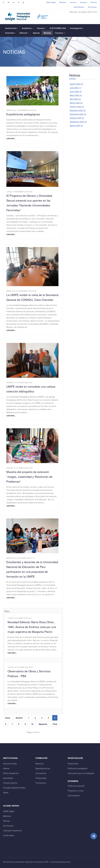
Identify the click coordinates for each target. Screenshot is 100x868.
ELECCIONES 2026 (58, 28)
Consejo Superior (10, 782)
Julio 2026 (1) (75, 87)
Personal (93, 2)
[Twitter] (8, 2)
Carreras (40, 28)
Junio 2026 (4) (76, 91)
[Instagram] (18, 2)
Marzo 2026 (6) (76, 102)
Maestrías (39, 763)
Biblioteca (62, 2)
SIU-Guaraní (92, 7)
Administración (79, 7)
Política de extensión (76, 785)
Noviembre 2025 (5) (78, 114)
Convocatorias (74, 795)
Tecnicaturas (40, 782)
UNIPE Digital (51, 2)
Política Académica (11, 773)
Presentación (73, 763)
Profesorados (40, 778)
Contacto (59, 33)
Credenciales (8, 835)
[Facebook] (3, 2)
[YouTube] (23, 2)
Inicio (7, 717)
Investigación (76, 28)
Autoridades (8, 778)
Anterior (19, 717)
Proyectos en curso (76, 790)
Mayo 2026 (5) (76, 95)
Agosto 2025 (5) (76, 125)
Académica (27, 28)
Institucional (10, 28)
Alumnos (73, 2)
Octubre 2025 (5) (77, 118)
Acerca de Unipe (10, 763)
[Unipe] (26, 16)
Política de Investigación (78, 768)
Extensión (9, 33)
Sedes (5, 792)
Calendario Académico (12, 830)
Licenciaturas (40, 773)
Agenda (36, 33)
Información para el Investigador (81, 773)
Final (55, 724)
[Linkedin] (13, 2)
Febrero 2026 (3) (77, 106)
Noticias (47, 33)
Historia (6, 768)
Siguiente (43, 724)
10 (32, 724)
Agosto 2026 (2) (76, 84)
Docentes (83, 2)
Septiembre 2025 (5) (78, 121)
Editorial (23, 33)
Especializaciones (42, 768)
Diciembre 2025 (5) (78, 110)
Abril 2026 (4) (75, 99)
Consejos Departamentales (14, 787)
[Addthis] (93, 836)
